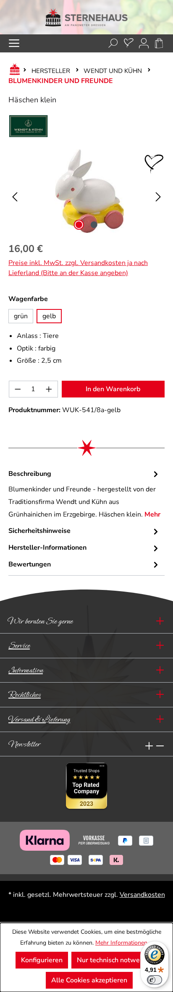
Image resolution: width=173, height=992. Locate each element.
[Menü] (14, 43)
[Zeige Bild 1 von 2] (79, 224)
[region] (86, 191)
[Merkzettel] (128, 43)
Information (25, 670)
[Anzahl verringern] (17, 389)
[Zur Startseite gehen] (86, 17)
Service (19, 645)
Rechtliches (24, 694)
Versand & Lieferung (39, 719)
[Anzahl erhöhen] (49, 389)
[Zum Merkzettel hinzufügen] (154, 163)
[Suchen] (113, 43)
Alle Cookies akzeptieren (89, 980)
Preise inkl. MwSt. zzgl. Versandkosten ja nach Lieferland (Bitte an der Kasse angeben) (78, 268)
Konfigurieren (42, 960)
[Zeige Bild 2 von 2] (94, 224)
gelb (49, 316)
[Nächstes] (158, 191)
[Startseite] (13, 71)
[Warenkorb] (159, 43)
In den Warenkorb (113, 389)
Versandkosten (142, 894)
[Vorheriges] (14, 191)
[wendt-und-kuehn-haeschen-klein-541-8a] (86, 191)
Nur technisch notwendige (117, 960)
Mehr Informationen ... (124, 943)
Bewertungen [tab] (29, 564)
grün (21, 316)
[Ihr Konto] (144, 43)
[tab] (84, 494)
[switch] (154, 979)
